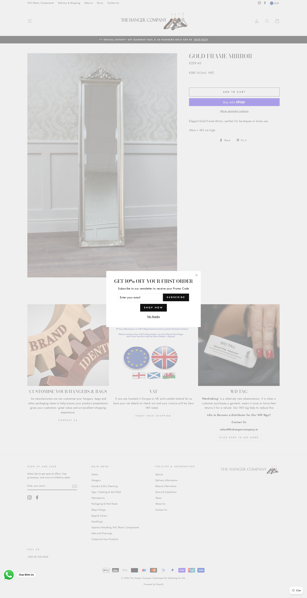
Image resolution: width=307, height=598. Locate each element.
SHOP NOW (153, 307)
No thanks (153, 317)
